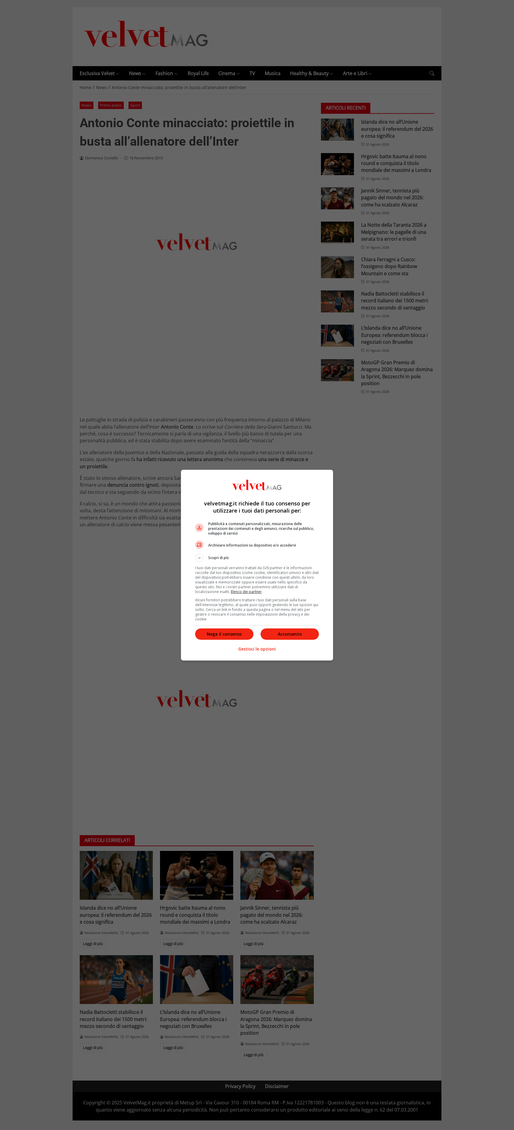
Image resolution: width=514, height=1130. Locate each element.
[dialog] (257, 565)
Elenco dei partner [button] (246, 591)
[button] (257, 558)
